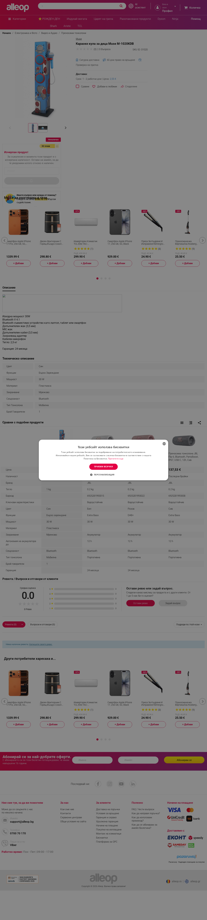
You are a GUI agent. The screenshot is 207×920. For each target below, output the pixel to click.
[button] (103, 474)
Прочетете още (116, 458)
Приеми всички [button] (103, 466)
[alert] (103, 460)
